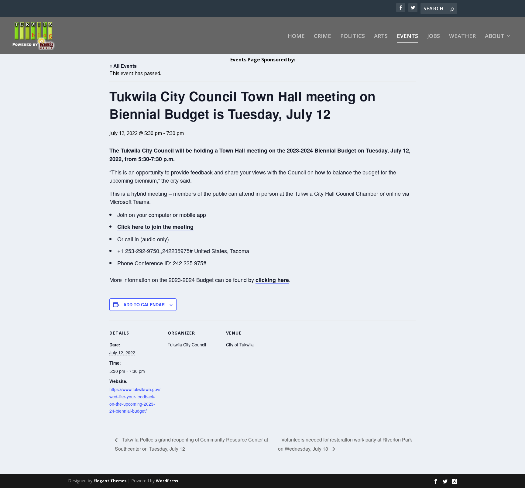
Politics (352, 36)
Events (407, 36)
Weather (462, 36)
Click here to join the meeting (155, 227)
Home (296, 36)
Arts (381, 36)
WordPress (167, 480)
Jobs (433, 36)
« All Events (123, 65)
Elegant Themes (110, 480)
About (494, 36)
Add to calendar (144, 304)
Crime (322, 36)
